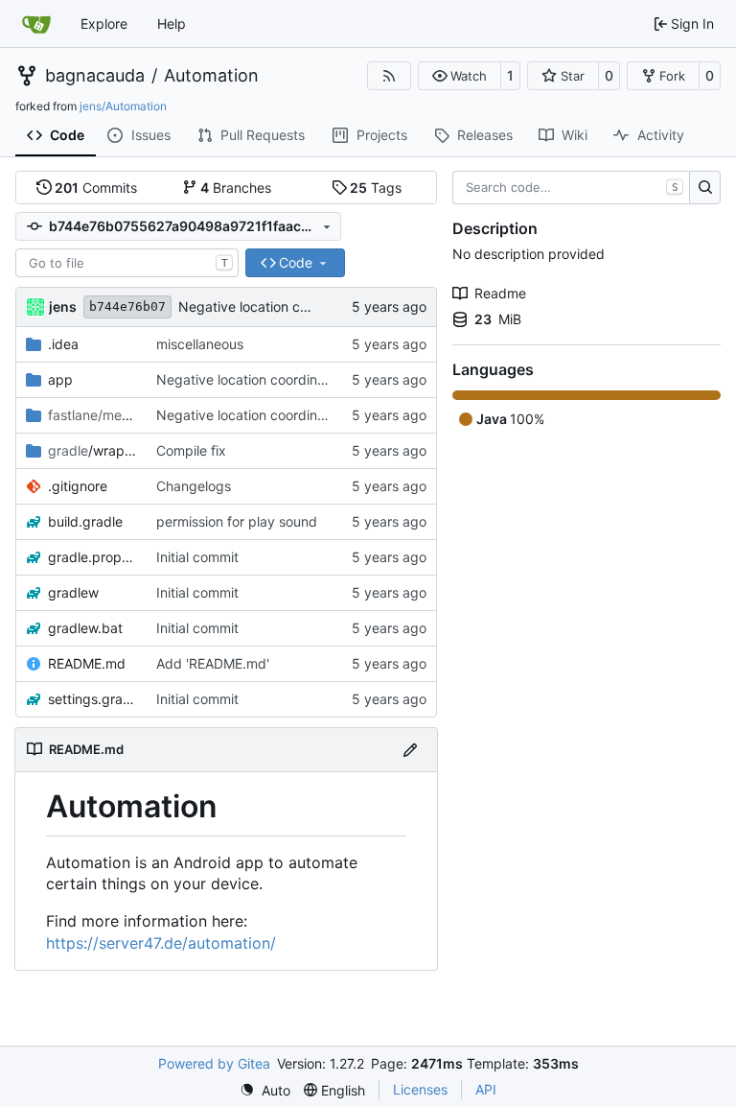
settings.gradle (92, 699)
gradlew (73, 592)
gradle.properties (92, 557)
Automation (211, 75)
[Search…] (705, 188)
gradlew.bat (85, 628)
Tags (376, 187)
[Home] (36, 24)
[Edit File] (410, 749)
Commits (96, 187)
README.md (87, 663)
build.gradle (85, 521)
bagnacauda (95, 75)
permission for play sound (236, 521)
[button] (459, 75)
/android (92, 415)
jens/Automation (123, 106)
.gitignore (77, 486)
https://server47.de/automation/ (161, 943)
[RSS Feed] (389, 75)
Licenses (420, 1089)
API (485, 1089)
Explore (103, 23)
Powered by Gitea (214, 1063)
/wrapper (92, 450)
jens (63, 306)
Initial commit (197, 557)
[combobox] (127, 262)
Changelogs (193, 486)
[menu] (265, 1090)
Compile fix (191, 450)
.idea (63, 344)
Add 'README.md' (212, 663)
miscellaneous (199, 344)
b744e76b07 (127, 306)
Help (171, 23)
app (60, 379)
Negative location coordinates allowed (298, 306)
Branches (235, 187)
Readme (500, 293)
